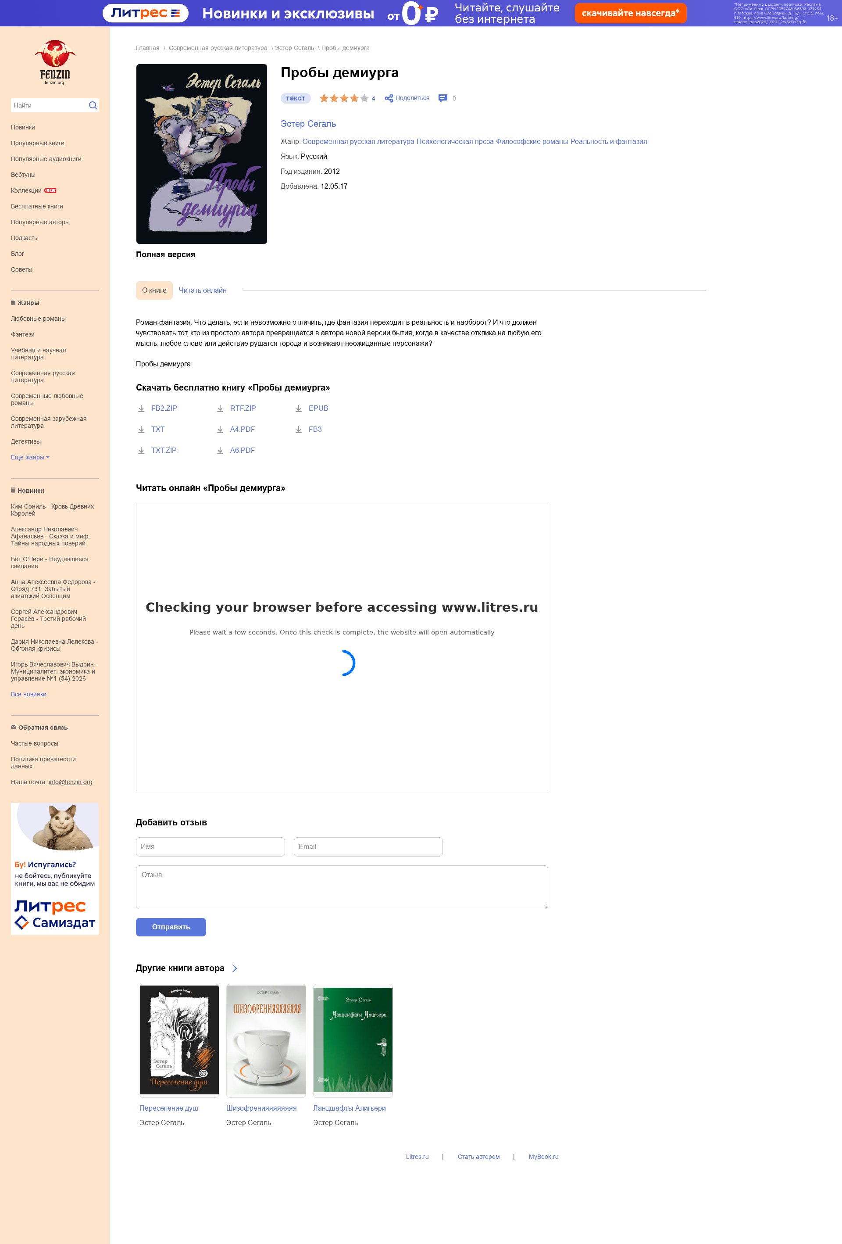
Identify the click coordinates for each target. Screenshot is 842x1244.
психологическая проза (455, 141)
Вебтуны (23, 174)
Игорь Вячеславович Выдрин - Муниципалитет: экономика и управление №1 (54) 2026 (54, 671)
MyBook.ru (544, 1156)
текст (296, 98)
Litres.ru (417, 1156)
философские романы (532, 141)
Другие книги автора (180, 968)
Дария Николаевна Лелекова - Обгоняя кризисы (54, 645)
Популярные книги (37, 143)
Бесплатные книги (37, 206)
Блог (17, 253)
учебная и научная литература (38, 354)
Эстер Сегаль (294, 47)
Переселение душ (168, 1108)
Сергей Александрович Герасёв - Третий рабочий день (48, 618)
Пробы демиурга (163, 364)
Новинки (23, 127)
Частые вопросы (34, 743)
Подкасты (25, 237)
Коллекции (26, 190)
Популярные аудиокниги (46, 158)
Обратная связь (43, 727)
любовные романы (38, 318)
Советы (21, 269)
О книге (154, 290)
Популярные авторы (40, 222)
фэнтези (23, 334)
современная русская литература (43, 376)
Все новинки (28, 694)
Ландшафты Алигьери (349, 1108)
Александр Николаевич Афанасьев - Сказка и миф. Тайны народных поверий (50, 536)
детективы (26, 441)
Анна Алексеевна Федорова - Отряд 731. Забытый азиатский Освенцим (53, 588)
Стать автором (479, 1156)
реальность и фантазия (609, 141)
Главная (148, 47)
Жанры (28, 302)
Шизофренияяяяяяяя (261, 1108)
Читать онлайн (203, 290)
